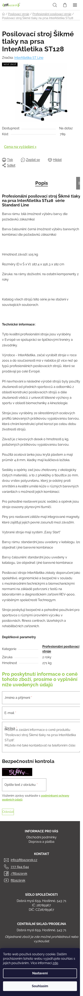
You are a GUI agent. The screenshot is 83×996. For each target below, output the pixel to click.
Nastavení (40, 973)
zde (55, 963)
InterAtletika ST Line (28, 58)
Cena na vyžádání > (20, 147)
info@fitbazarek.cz (24, 860)
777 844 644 (20, 867)
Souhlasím (40, 986)
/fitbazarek (19, 873)
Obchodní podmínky (41, 837)
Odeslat (8, 812)
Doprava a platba (41, 842)
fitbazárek (18, 880)
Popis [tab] (41, 183)
